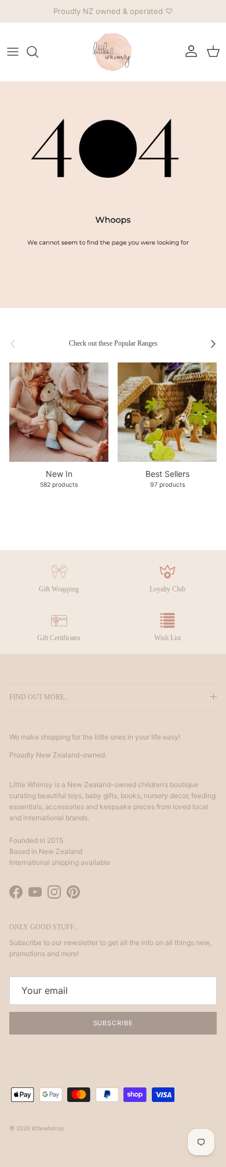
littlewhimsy (48, 1128)
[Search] (38, 51)
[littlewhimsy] (113, 51)
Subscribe (113, 1023)
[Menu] (12, 51)
